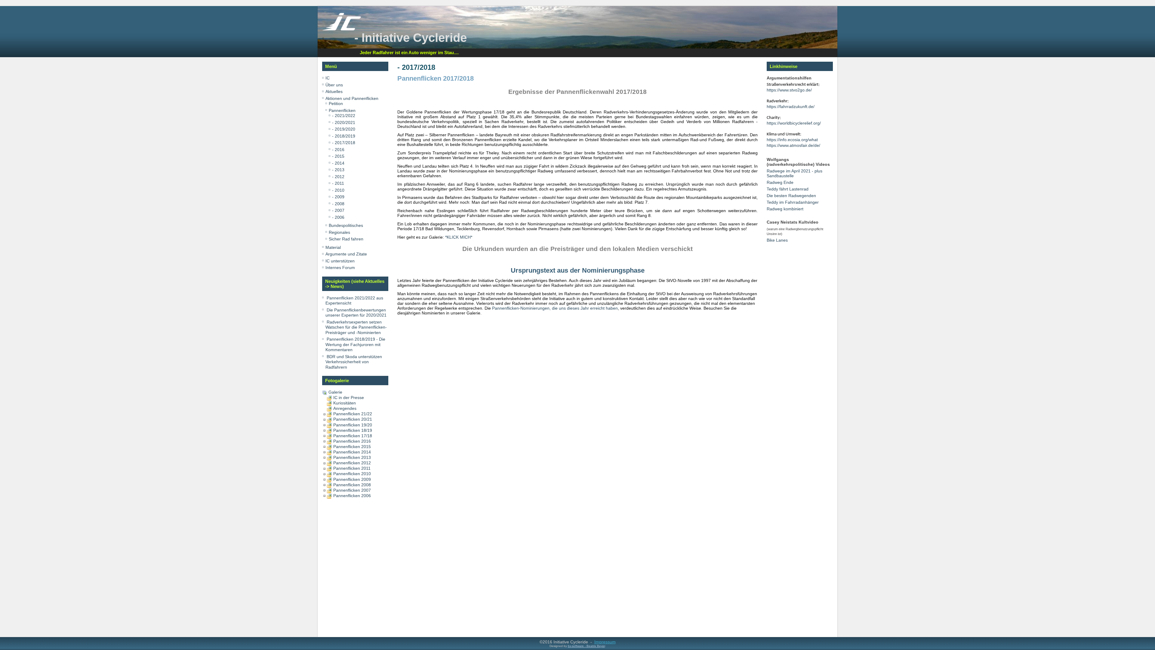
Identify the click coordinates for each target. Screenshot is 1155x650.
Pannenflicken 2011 (352, 468)
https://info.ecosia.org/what (792, 139)
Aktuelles (334, 91)
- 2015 (338, 156)
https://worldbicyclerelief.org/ (794, 123)
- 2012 (338, 176)
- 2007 (338, 210)
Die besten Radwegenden (791, 195)
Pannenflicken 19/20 (352, 424)
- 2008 (338, 203)
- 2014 (338, 163)
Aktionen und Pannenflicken (351, 98)
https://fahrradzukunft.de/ (791, 106)
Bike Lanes (777, 240)
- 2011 (338, 183)
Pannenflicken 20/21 (352, 419)
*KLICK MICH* (458, 237)
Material (333, 247)
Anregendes (344, 408)
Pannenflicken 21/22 (352, 413)
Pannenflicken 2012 (352, 462)
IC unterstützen (340, 260)
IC (327, 78)
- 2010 (338, 190)
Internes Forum (340, 267)
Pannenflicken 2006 (352, 495)
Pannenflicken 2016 (352, 441)
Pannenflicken (342, 110)
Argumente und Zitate (346, 254)
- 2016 (338, 149)
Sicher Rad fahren (346, 239)
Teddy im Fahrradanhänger (793, 202)
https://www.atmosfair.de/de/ (793, 145)
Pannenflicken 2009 (352, 479)
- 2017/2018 (343, 142)
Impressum (605, 641)
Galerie (335, 392)
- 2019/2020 (343, 129)
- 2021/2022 (343, 115)
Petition (336, 103)
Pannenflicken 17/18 (352, 435)
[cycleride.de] (341, 29)
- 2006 (338, 217)
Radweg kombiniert (785, 208)
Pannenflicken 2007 (352, 490)
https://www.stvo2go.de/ (789, 90)
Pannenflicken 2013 (352, 457)
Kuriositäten (344, 403)
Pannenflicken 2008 (352, 484)
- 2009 (338, 196)
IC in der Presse (348, 397)
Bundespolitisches (346, 225)
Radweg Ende (780, 182)
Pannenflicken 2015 (352, 446)
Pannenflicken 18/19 (352, 430)
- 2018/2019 (343, 136)
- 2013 (338, 169)
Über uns (334, 84)
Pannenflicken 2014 (352, 452)
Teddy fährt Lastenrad (787, 189)
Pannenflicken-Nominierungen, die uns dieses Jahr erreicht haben (555, 308)
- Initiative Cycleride (410, 37)
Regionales (339, 232)
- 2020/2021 (343, 122)
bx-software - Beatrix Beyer (586, 646)
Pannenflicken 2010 (352, 473)
